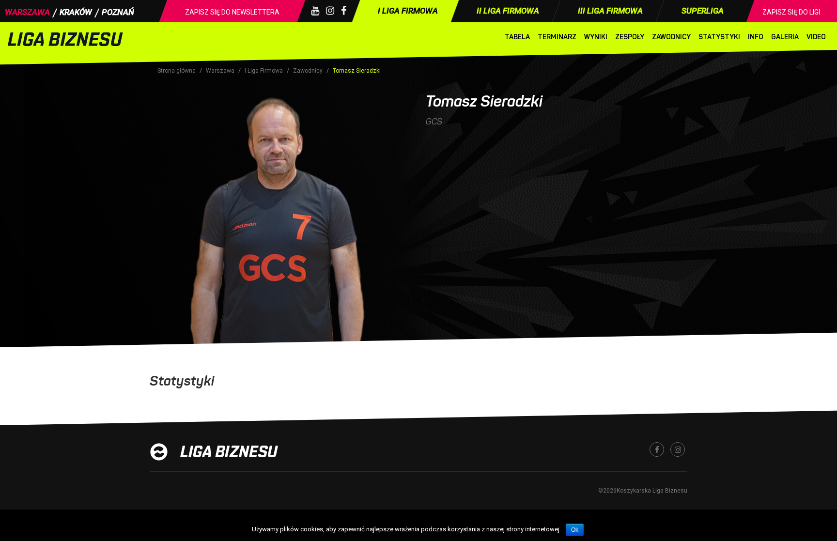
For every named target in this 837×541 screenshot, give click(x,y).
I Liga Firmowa (264, 70)
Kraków (76, 12)
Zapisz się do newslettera (232, 12)
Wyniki (595, 37)
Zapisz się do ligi (791, 12)
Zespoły (629, 37)
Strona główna (176, 70)
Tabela (517, 37)
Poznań (118, 12)
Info (755, 37)
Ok (574, 529)
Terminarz (557, 37)
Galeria (785, 37)
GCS (434, 121)
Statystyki (719, 37)
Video (816, 37)
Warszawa (27, 12)
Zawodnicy (671, 37)
